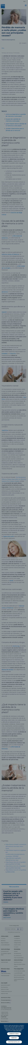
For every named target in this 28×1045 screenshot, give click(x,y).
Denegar (14, 1037)
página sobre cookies (17, 1030)
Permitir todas (14, 1033)
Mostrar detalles (14, 1041)
